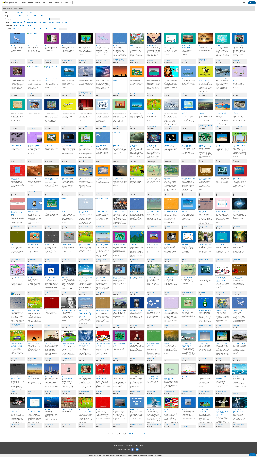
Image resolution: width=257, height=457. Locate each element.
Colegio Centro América (203, 212)
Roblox (58, 22)
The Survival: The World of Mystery (187, 46)
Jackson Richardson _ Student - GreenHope (119, 60)
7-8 (18, 12)
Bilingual (16, 28)
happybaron (84, 160)
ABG (65, 160)
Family (45, 22)
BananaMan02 (15, 391)
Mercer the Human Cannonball (153, 344)
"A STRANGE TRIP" (33, 343)
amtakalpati (237, 93)
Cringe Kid (151, 160)
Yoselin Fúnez (32, 358)
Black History (33, 25)
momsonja (32, 424)
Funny (27, 19)
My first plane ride (118, 310)
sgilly (13, 93)
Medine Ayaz (67, 424)
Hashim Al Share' (33, 292)
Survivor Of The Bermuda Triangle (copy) (238, 411)
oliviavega (49, 60)
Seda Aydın (237, 226)
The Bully (99, 410)
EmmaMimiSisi (220, 93)
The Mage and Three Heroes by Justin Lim (85, 410)
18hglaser (185, 93)
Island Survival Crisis (34, 79)
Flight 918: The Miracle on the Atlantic (85, 344)
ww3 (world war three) (239, 343)
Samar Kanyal (135, 193)
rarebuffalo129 (50, 160)
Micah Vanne (50, 424)
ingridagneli (135, 93)
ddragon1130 (186, 259)
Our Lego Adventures (17, 79)
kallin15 (236, 393)
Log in (244, 2)
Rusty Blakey (49, 145)
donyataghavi (67, 391)
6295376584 (32, 391)
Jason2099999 (135, 259)
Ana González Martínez (188, 292)
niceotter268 (101, 160)
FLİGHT (64, 112)
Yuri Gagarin (168, 145)
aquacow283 (152, 193)
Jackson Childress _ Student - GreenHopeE (33, 192)
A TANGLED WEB (16, 145)
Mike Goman (152, 358)
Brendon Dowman (221, 391)
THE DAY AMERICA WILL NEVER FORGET (153, 377)
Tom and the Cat (238, 46)
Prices (50, 2)
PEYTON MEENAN (170, 424)
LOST (132, 46)
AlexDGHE (66, 259)
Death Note (116, 145)
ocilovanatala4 (118, 160)
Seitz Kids (100, 391)
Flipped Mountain (221, 211)
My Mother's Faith (33, 211)
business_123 (84, 193)
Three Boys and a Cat (153, 443)
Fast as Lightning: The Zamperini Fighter (222, 112)
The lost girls (168, 310)
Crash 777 (48, 310)
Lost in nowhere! (50, 112)
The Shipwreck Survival (100, 278)
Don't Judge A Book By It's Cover (204, 410)
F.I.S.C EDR (168, 226)
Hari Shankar (152, 259)
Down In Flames (203, 343)
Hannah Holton (50, 193)
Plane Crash (202, 46)
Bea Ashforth (220, 292)
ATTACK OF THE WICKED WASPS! (204, 79)
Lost (131, 79)
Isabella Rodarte (102, 259)
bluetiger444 (50, 226)
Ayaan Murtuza (101, 193)
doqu (48, 259)
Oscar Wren (237, 259)
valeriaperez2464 (102, 226)
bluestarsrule (203, 358)
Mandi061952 (32, 128)
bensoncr (219, 325)
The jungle (150, 277)
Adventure (236, 211)
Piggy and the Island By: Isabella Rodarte (102, 245)
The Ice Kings (186, 244)
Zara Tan (168, 360)
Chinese (29, 28)
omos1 (31, 60)
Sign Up (252, 2)
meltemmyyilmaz (187, 391)
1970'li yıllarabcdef (67, 410)
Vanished (65, 211)
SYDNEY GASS (118, 292)
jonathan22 (185, 160)
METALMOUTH (151, 46)
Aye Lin (31, 325)
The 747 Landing (221, 46)
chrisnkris (66, 226)
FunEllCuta (15, 193)
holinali (167, 160)
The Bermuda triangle (222, 443)
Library (44, 2)
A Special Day (49, 376)
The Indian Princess (204, 443)
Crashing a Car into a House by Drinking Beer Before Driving (17, 345)
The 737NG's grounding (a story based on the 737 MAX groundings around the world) (86, 313)
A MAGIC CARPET (152, 244)
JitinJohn (49, 93)
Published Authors (31, 22)
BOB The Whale (135, 410)
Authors (37, 2)
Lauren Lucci (135, 358)
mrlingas (185, 325)
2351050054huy (101, 325)
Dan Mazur (134, 60)
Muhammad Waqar (239, 424)
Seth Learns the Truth (188, 178)
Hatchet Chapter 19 (16, 443)
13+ (31, 12)
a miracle (167, 79)
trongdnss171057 (102, 126)
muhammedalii (33, 226)
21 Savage (82, 112)
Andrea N (185, 193)
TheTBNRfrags (101, 292)
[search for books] (71, 2)
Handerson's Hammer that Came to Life (17, 377)
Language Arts (17, 16)
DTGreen (168, 60)
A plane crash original (222, 79)
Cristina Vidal (152, 292)
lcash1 (116, 126)
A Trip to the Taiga (187, 443)
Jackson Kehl (186, 426)
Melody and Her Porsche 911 (15, 410)
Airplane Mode (66, 145)
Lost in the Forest (118, 112)
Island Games (237, 178)
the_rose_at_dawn (16, 259)
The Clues (14, 112)
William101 (236, 358)
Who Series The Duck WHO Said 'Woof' (85, 278)
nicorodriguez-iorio (239, 126)
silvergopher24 (84, 60)
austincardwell (67, 93)
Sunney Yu (83, 358)
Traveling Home (118, 376)
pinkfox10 (236, 60)
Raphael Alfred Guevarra (138, 160)
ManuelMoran (32, 259)
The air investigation (119, 410)
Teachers (23, 2)
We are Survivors (221, 310)
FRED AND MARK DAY (170, 211)
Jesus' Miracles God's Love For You (205, 178)
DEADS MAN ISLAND (102, 211)
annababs (49, 325)
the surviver (133, 178)
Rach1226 (117, 325)
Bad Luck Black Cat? (222, 343)
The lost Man (66, 277)
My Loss (218, 145)
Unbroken (167, 244)
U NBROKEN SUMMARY (133, 145)
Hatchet (81, 46)
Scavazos (219, 160)
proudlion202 (50, 391)
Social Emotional (36, 19)
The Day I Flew (237, 310)
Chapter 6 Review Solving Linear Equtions (169, 378)
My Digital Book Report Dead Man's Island (16, 213)
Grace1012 (202, 193)
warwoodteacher (119, 259)
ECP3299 (66, 193)
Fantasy (21, 19)
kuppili (219, 60)
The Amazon (151, 178)
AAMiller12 (236, 325)
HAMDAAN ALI (203, 160)
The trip (132, 376)
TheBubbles (67, 325)
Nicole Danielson (238, 160)
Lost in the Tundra (84, 79)
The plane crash (15, 46)
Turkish (54, 28)
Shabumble (237, 193)
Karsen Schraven (68, 60)
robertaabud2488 (16, 226)
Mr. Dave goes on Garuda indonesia (187, 145)
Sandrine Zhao (84, 259)
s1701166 (83, 325)
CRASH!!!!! (235, 376)
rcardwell (134, 126)
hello (234, 244)
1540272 (31, 93)
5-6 (14, 12)
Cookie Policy (160, 455)
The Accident (185, 410)
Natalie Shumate (170, 325)
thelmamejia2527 (33, 160)
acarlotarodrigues (153, 226)
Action (15, 19)
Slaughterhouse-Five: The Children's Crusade (51, 179)
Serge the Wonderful (205, 310)
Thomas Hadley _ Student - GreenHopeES (85, 93)
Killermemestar (187, 126)
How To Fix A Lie (84, 376)
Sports (45, 19)
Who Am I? (133, 343)
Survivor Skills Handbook (15, 178)
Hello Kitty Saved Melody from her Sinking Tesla (187, 345)
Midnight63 (186, 226)
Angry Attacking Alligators (237, 112)
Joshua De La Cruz (170, 193)
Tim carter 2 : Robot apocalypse (221, 377)
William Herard (67, 292)
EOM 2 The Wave (50, 410)
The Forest (133, 244)
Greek (48, 28)
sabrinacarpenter (85, 391)
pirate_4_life (118, 391)
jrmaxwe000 (169, 292)
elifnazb (65, 126)
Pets (40, 22)
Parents (30, 2)
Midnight (184, 211)
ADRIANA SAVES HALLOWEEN (237, 278)
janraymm (117, 424)
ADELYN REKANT (119, 193)
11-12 (26, 12)
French (36, 28)
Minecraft (64, 22)
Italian (42, 28)
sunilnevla (219, 358)
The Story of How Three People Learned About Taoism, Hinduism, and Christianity (222, 412)
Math (42, 16)
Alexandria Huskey (85, 226)
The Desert (31, 178)
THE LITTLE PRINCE (51, 343)
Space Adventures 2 (17, 277)
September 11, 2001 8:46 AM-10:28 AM (118, 278)
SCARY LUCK (48, 244)
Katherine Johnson (67, 310)
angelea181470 (237, 292)
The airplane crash (67, 178)
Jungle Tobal (185, 310)
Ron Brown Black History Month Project (51, 443)
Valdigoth (202, 424)
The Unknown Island (68, 79)
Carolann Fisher (204, 259)
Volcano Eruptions (204, 376)
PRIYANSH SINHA (153, 126)
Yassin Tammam (102, 93)
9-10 (22, 12)
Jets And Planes (152, 410)
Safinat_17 (168, 259)
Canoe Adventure (67, 443)
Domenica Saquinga (17, 160)
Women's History (21, 25)
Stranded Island (169, 277)
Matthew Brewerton (137, 424)
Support (56, 2)
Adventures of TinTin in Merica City (51, 79)
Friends (51, 22)
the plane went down (205, 244)
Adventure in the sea (119, 443)
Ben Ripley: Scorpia (119, 211)
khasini (167, 93)
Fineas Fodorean (136, 391)
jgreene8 (117, 358)
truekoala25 (220, 259)
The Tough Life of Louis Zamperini (67, 377)
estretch (14, 126)
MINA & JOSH (15, 310)
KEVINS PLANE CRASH (102, 79)
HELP (253, 454)
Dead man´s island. (34, 145)
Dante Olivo (15, 292)
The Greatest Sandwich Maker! (101, 377)
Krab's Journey (220, 244)
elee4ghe (49, 126)
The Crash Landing (101, 178)
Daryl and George (101, 443)
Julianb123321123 (16, 60)
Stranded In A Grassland (203, 112)
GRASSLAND (31, 376)
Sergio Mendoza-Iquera (205, 325)
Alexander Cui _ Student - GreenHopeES (205, 126)
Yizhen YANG (135, 292)
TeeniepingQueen (102, 60)
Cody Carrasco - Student (155, 424)
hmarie (150, 93)
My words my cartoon (188, 376)
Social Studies (28, 16)
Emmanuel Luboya (205, 391)
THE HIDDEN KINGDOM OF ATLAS (205, 145)
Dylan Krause (220, 424)
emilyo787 (219, 226)
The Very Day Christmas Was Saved (34, 410)
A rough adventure (187, 277)
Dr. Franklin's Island (153, 79)
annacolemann (221, 193)
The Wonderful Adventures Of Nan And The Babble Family (221, 279)
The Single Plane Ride (119, 178)
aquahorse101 (152, 391)
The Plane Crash (50, 46)
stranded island (135, 112)
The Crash (185, 79)
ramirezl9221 (101, 424)
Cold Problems (66, 244)
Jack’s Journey (168, 178)
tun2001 (117, 226)
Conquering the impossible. (83, 443)
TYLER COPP (152, 325)
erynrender (203, 292)
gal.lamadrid (49, 358)
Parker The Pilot (84, 178)
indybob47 (168, 126)
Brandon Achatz (84, 126)
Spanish (23, 28)
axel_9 (133, 226)
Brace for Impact (169, 112)
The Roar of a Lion (238, 443)
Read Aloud (18, 22)
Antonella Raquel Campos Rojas (16, 325)
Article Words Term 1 (34, 244)
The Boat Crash (134, 443)
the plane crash (32, 46)
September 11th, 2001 (136, 310)
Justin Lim (83, 424)
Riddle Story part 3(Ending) (152, 112)
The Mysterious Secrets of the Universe (152, 146)
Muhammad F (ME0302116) (203, 60)
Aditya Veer (117, 93)
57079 (184, 60)
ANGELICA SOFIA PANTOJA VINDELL (204, 225)
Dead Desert (134, 211)
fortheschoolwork (221, 126)
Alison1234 (134, 325)
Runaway (30, 277)
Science (36, 16)
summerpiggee (170, 391)
